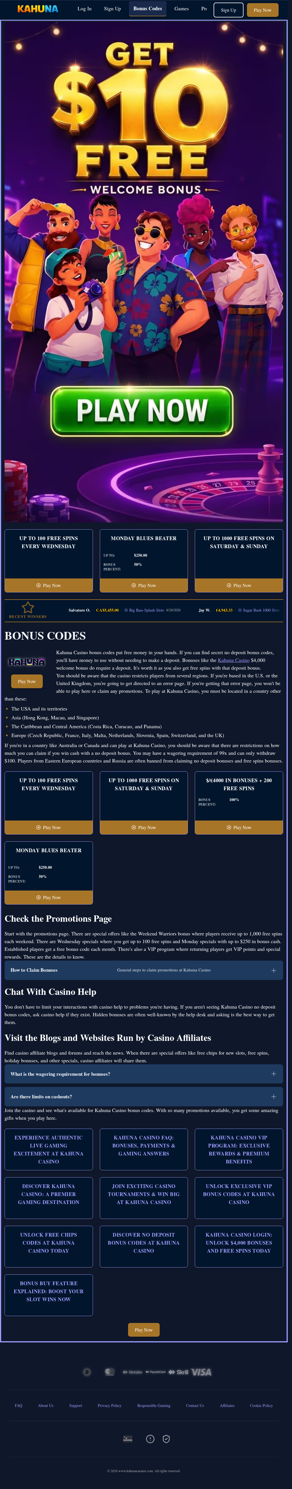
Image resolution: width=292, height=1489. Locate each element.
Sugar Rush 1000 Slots (232, 610)
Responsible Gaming (154, 1405)
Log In (85, 8)
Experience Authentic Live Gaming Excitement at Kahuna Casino (49, 1149)
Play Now (263, 10)
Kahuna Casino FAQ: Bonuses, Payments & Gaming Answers (144, 1145)
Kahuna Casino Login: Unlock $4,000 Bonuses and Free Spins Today (239, 1242)
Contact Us (195, 1405)
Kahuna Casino (234, 659)
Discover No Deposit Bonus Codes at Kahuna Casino (144, 1242)
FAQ (18, 1405)
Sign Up (112, 8)
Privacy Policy (109, 1405)
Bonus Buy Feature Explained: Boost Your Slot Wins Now (49, 1291)
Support (75, 1405)
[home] (37, 15)
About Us (45, 1405)
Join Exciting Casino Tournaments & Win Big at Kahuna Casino (144, 1194)
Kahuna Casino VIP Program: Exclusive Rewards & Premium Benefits (239, 1149)
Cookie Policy (261, 1405)
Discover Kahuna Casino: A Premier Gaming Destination (49, 1194)
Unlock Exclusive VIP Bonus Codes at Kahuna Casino (239, 1194)
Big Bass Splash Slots (118, 610)
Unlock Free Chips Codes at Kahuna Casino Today (48, 1242)
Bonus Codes (147, 8)
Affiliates (227, 1405)
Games (182, 8)
